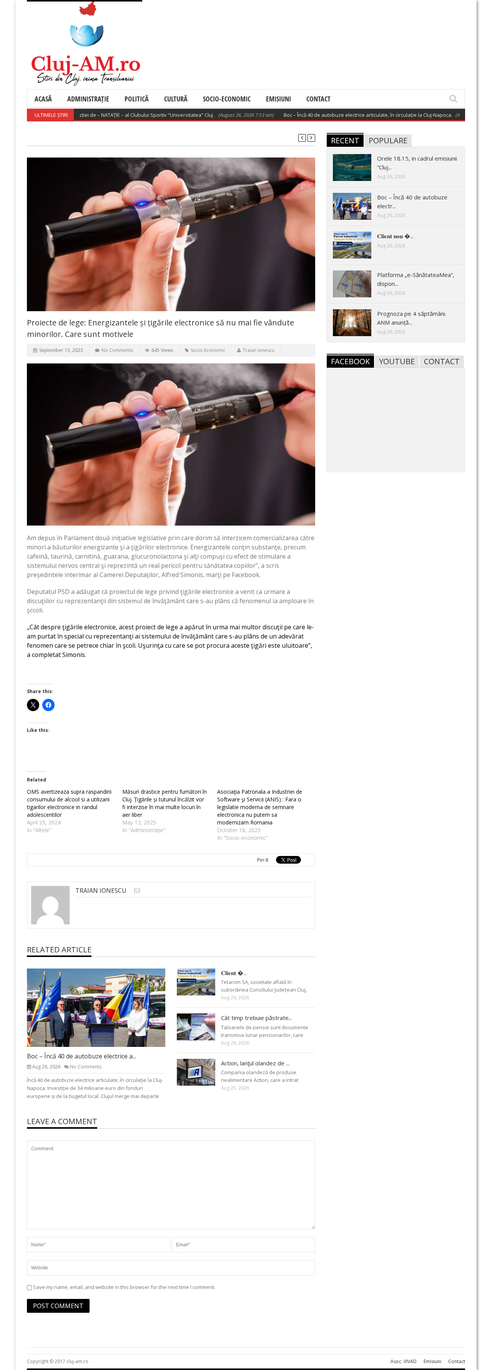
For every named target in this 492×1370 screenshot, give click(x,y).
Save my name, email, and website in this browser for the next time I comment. (124, 1287)
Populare (388, 140)
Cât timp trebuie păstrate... (256, 1018)
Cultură (176, 98)
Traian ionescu (258, 350)
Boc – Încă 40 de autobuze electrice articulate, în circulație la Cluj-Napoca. (343, 114)
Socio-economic (227, 98)
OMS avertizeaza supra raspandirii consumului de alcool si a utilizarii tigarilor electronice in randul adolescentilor (69, 803)
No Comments (117, 350)
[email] (137, 890)
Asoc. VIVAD (404, 1361)
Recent (345, 140)
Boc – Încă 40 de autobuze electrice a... (81, 1056)
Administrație (88, 98)
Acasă (43, 98)
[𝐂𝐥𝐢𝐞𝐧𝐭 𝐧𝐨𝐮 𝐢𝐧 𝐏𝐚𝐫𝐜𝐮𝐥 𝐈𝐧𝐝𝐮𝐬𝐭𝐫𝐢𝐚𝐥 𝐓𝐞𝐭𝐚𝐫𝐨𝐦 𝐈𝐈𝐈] (202, 981)
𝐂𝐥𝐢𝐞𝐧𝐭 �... (234, 973)
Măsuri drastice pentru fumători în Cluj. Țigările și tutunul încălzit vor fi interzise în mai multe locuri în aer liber (164, 803)
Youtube (397, 361)
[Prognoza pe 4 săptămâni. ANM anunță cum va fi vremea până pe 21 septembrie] (358, 322)
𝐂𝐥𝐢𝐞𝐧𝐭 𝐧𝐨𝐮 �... (395, 236)
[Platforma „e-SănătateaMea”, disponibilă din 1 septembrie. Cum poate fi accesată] (358, 283)
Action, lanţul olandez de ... (255, 1063)
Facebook (350, 361)
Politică (137, 98)
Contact (318, 98)
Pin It (262, 859)
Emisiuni (278, 98)
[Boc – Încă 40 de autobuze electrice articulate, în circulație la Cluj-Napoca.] (102, 1007)
